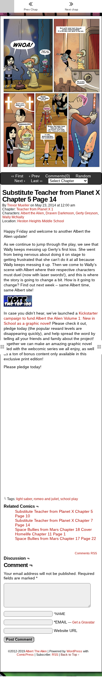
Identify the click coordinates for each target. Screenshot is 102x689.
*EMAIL (74, 622)
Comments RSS (86, 553)
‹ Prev (34, 176)
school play (69, 499)
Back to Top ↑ (70, 654)
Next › (19, 180)
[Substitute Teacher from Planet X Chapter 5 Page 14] (51, 168)
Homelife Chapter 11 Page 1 (40, 534)
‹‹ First (17, 176)
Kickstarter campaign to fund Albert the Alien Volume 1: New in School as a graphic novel (51, 318)
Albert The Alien (36, 651)
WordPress (74, 651)
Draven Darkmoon (60, 213)
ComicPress (25, 654)
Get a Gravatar (83, 622)
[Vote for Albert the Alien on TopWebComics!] (18, 305)
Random (83, 176)
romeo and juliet (46, 499)
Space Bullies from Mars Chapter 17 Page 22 (55, 538)
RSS (55, 654)
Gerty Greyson (87, 213)
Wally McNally (13, 217)
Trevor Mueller (18, 205)
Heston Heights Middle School (40, 221)
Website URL (65, 630)
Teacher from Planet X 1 (34, 209)
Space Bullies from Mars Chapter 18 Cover (53, 529)
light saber (24, 499)
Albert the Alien (32, 213)
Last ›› (36, 180)
